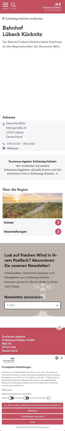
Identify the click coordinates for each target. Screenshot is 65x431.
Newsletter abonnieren (23, 297)
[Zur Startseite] (52, 6)
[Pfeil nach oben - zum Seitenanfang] (59, 326)
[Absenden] (57, 305)
